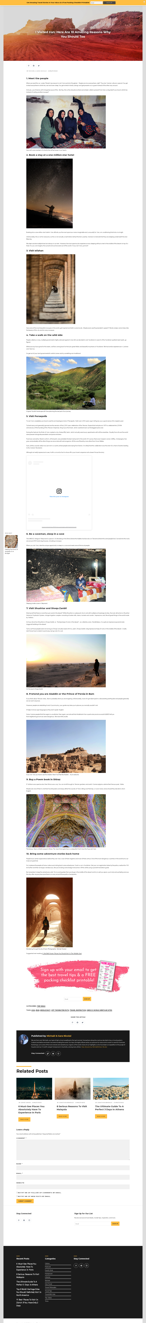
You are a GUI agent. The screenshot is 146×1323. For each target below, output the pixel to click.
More (125, 8)
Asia (33, 1010)
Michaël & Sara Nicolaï (38, 71)
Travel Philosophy (50, 1287)
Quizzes (47, 1280)
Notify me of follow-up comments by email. (40, 1192)
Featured (48, 1267)
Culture (47, 1263)
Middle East (45, 1010)
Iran (37, 1010)
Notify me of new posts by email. (34, 1196)
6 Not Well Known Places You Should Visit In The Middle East (62, 953)
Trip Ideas (82, 8)
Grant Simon (26, 1102)
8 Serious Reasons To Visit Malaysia (27, 1275)
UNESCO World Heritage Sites (99, 1010)
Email (19, 1173)
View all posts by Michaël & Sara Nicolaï (94, 1047)
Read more (24, 1119)
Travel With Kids (50, 1294)
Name (19, 1164)
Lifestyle (114, 8)
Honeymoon (49, 1274)
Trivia (46, 1301)
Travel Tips (92, 8)
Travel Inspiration (78, 1010)
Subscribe (137, 8)
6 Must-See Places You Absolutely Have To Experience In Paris (26, 1266)
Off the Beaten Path (60, 1010)
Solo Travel (48, 1284)
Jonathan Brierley (66, 1102)
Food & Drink (104, 8)
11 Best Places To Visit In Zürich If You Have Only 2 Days (27, 1302)
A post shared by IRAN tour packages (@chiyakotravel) (59, 527)
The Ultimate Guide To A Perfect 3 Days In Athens (27, 1283)
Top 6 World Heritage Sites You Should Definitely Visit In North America (28, 1292)
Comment (21, 1138)
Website (20, 1183)
